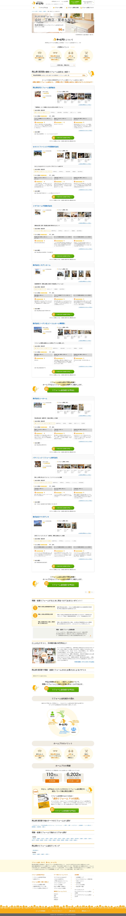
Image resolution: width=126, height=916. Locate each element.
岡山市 (34, 845)
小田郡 (50, 846)
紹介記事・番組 (80, 893)
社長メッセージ (80, 887)
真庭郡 (54, 846)
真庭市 (85, 845)
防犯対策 (39, 833)
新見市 (68, 845)
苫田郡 (58, 846)
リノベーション (59, 831)
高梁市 (63, 845)
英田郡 (44, 11)
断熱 (43, 833)
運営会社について (56, 1)
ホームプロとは (44, 7)
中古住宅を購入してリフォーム (47, 831)
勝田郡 (62, 846)
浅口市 (33, 846)
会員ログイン (36, 885)
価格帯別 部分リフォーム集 (39, 893)
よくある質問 (65, 1)
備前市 (72, 845)
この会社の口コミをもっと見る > (85, 130)
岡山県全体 (35, 856)
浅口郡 (45, 846)
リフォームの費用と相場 (39, 891)
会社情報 (78, 889)
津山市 (42, 845)
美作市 (90, 845)
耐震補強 (34, 833)
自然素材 (81, 831)
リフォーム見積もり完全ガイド (40, 894)
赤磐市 (81, 845)
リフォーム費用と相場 (73, 7)
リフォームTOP (34, 11)
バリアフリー (74, 831)
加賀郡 (75, 846)
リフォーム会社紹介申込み (39, 883)
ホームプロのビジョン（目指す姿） (84, 885)
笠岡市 (51, 845)
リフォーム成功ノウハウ (88, 7)
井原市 (55, 845)
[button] (38, 132)
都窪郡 (41, 846)
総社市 (59, 845)
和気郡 (37, 846)
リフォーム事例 (58, 7)
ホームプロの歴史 (80, 891)
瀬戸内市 (77, 845)
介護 (69, 831)
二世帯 (65, 831)
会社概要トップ (80, 883)
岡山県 (40, 11)
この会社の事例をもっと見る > (84, 104)
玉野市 (47, 845)
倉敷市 (38, 845)
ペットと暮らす (87, 831)
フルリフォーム (36, 831)
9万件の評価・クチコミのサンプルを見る (84, 668)
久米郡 (71, 846)
